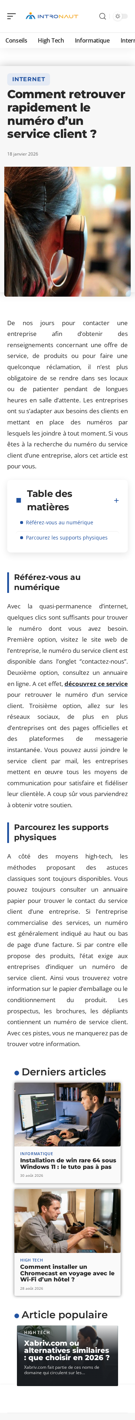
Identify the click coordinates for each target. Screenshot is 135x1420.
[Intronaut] (51, 16)
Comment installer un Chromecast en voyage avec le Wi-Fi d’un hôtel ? (67, 1273)
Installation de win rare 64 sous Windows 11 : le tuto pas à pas (68, 1163)
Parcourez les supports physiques (67, 537)
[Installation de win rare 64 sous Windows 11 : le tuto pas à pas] (67, 1114)
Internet (28, 79)
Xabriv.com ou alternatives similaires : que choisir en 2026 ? (67, 1350)
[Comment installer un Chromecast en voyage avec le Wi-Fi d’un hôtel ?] (67, 1221)
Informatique (36, 1153)
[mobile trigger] (13, 16)
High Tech (31, 1260)
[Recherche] (103, 16)
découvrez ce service (96, 684)
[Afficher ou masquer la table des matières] (116, 500)
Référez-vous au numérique (59, 522)
